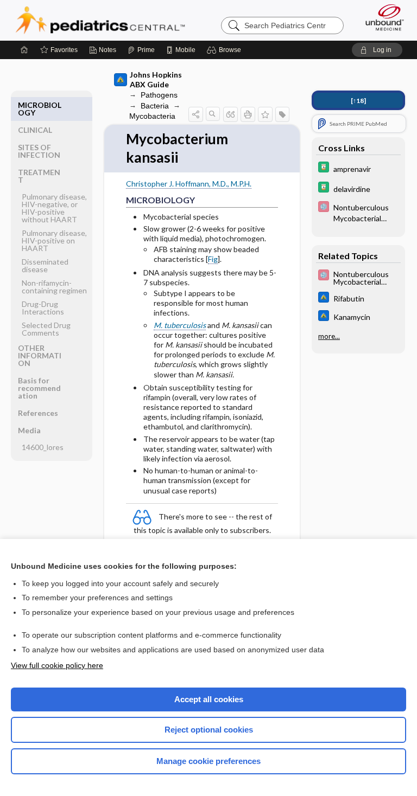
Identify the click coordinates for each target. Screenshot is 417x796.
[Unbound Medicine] (381, 17)
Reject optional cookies (209, 729)
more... (329, 336)
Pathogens (159, 95)
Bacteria (155, 105)
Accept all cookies (208, 699)
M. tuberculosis (180, 325)
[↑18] (358, 101)
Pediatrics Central (100, 20)
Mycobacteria (152, 116)
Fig (213, 259)
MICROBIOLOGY (39, 108)
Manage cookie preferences (208, 761)
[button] (225, 50)
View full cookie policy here (57, 665)
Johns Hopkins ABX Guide (156, 79)
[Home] (24, 50)
